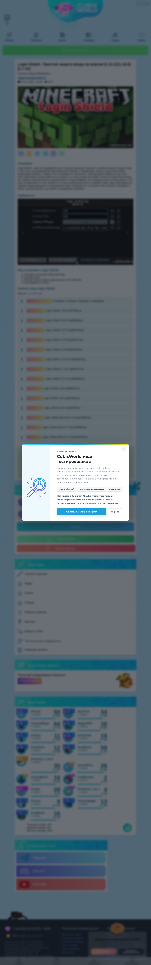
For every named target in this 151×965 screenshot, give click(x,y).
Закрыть (114, 512)
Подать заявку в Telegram (83, 512)
